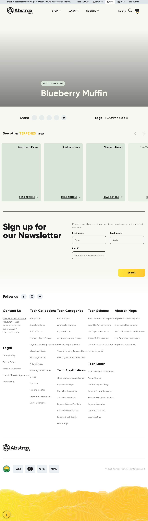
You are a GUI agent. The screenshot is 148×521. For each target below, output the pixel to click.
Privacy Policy (9, 355)
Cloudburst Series (38, 351)
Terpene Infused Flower (67, 410)
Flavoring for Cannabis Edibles (71, 357)
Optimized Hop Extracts (126, 325)
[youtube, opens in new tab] (40, 296)
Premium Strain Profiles (40, 338)
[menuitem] (54, 11)
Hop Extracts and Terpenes (127, 318)
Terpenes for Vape (65, 384)
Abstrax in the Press (97, 410)
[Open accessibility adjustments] (6, 514)
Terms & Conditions (12, 368)
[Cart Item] (137, 11)
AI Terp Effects (36, 364)
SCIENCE (91, 11)
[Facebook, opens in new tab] (24, 296)
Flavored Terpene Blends (68, 344)
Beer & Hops (63, 423)
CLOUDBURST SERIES (116, 117)
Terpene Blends (64, 331)
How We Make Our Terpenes (101, 318)
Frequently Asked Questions (101, 397)
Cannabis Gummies (66, 397)
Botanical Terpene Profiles (69, 338)
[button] (130, 11)
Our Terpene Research (98, 331)
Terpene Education (96, 404)
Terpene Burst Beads (66, 417)
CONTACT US (134, 2)
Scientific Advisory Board (99, 325)
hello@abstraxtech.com (14, 318)
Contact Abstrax (11, 332)
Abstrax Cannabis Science (100, 344)
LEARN (72, 11)
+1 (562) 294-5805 (11, 322)
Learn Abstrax (94, 417)
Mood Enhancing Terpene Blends (72, 351)
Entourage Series (38, 357)
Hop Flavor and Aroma (125, 344)
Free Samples (63, 318)
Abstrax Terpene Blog (98, 384)
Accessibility (8, 381)
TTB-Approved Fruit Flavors (127, 338)
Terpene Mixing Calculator (100, 391)
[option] (63, 172)
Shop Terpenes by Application (71, 378)
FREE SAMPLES (83, 2)
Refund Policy (9, 362)
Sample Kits (35, 318)
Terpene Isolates (37, 390)
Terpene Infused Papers (41, 396)
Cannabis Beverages (67, 391)
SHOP (54, 11)
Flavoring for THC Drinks (40, 370)
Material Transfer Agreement (16, 375)
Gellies (33, 377)
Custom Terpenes (38, 403)
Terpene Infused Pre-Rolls (69, 404)
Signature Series (37, 325)
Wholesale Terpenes (66, 325)
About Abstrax (94, 378)
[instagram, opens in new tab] (32, 296)
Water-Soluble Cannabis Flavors (130, 331)
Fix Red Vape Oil (95, 351)
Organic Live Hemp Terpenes (43, 344)
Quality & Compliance (98, 338)
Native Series (36, 331)
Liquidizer (34, 383)
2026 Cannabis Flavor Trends (101, 371)
